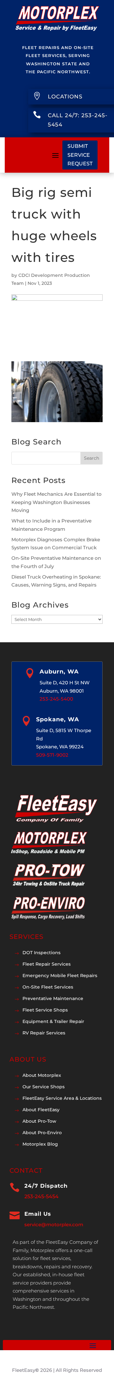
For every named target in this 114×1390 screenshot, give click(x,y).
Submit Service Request (79, 154)
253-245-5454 (41, 1196)
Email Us (37, 1214)
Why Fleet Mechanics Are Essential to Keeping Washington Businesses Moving (56, 502)
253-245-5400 (56, 699)
